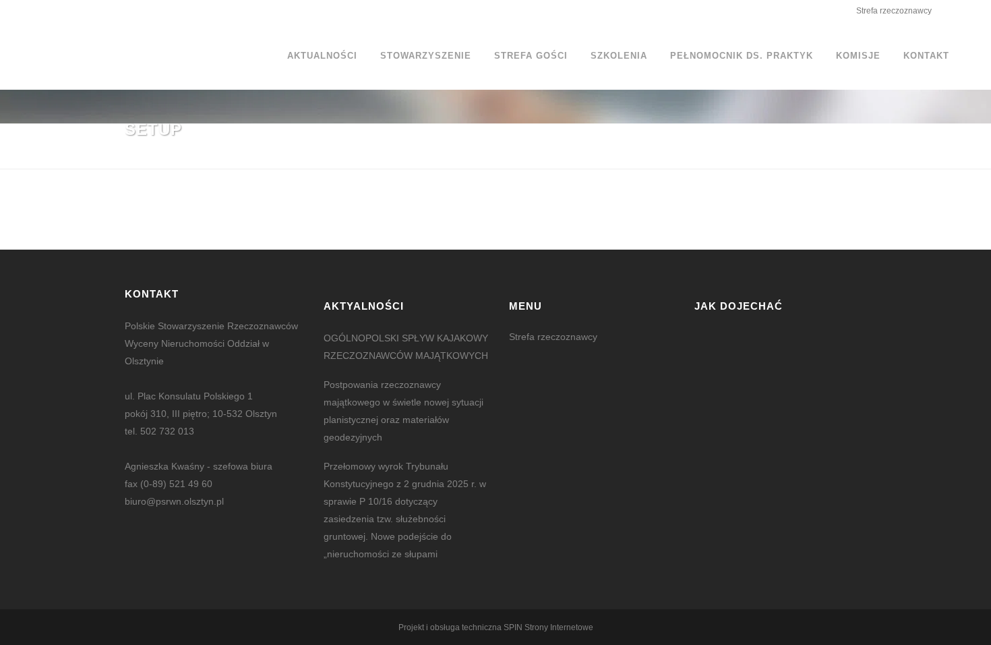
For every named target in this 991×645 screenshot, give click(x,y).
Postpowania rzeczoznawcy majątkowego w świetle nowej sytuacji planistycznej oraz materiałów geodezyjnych (403, 411)
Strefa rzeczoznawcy (894, 11)
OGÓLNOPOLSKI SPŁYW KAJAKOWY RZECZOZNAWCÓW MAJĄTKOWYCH (406, 347)
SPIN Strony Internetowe (548, 627)
